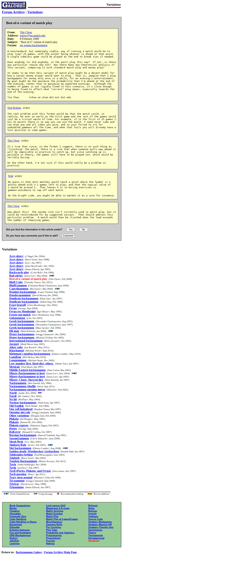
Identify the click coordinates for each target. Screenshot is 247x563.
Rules (91, 508)
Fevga (13, 308)
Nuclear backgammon (22, 402)
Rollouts (93, 505)
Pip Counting (53, 527)
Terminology (95, 530)
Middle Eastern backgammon (27, 370)
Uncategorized (96, 538)
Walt (10, 176)
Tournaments (95, 535)
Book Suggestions (20, 505)
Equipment (16, 524)
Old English (16, 405)
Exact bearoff (17, 304)
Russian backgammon (22, 435)
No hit (13, 399)
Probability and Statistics (60, 532)
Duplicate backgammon (23, 298)
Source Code (95, 519)
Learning (15, 543)
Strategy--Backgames (100, 522)
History (14, 538)
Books (13, 508)
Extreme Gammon (20, 530)
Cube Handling (18, 519)
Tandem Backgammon (23, 461)
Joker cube (16, 347)
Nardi (12, 396)
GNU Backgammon (20, 535)
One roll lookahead (21, 409)
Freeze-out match (20, 314)
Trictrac (14, 483)
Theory (92, 532)
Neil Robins (14, 107)
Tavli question (17, 474)
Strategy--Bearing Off (100, 524)
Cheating (15, 511)
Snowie (92, 513)
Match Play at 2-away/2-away (62, 519)
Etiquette (15, 527)
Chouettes (15, 513)
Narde (13, 392)
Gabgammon (17, 317)
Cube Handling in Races (23, 522)
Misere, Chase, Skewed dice (26, 379)
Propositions (53, 538)
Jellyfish (14, 540)
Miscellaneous (54, 522)
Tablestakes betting (21, 454)
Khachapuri (16, 350)
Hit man (14, 330)
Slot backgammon (20, 448)
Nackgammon (17, 383)
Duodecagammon (20, 295)
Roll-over (15, 431)
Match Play (52, 516)
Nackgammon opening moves (27, 389)
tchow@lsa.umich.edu (32, 35)
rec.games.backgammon (33, 45)
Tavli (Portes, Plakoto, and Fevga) (30, 470)
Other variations (19, 415)
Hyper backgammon (21, 334)
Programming (54, 535)
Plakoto (14, 418)
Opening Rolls (54, 524)
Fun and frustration (20, 532)
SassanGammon (19, 438)
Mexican (14, 366)
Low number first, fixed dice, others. (31, 363)
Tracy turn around (20, 477)
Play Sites (51, 530)
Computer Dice (18, 516)
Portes (13, 428)
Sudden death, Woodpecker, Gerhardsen (34, 451)
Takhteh (14, 457)
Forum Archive (13, 12)
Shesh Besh (16, 441)
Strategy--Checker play (100, 527)
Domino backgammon (22, 291)
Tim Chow (26, 32)
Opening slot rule (19, 412)
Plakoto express (18, 425)
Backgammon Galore (29, 552)
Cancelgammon (18, 288)
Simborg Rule (17, 444)
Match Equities (54, 513)
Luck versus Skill (55, 505)
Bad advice (16, 275)
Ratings (50, 543)
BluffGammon (18, 285)
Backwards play (19, 272)
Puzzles (50, 540)
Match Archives (54, 511)
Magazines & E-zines (57, 508)
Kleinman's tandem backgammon (29, 353)
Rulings (92, 511)
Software (93, 516)
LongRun (15, 357)
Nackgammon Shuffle (22, 386)
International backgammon (26, 340)
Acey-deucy (16, 256)
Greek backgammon (21, 321)
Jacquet (14, 344)
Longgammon (17, 360)
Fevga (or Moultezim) (22, 311)
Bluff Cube (16, 282)
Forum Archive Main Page (60, 552)
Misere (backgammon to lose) (27, 373)
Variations (35, 12)
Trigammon (16, 487)
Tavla (12, 464)
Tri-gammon (17, 480)
